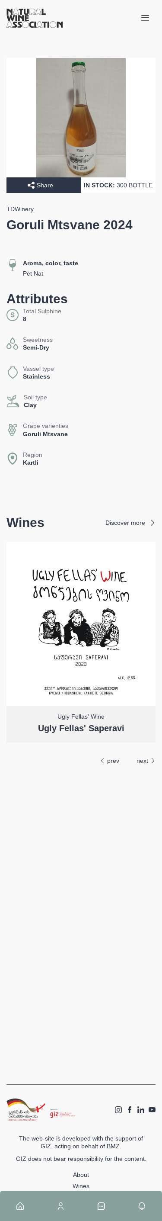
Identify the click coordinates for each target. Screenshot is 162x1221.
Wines (81, 1185)
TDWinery (20, 209)
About (81, 1174)
